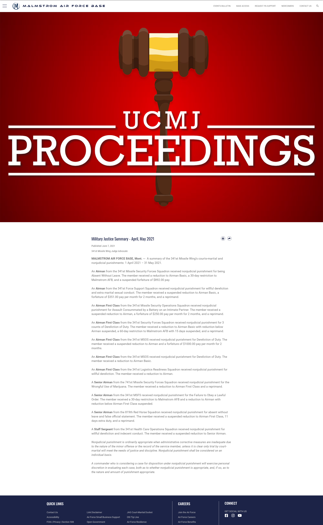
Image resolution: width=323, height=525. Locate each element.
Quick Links (55, 503)
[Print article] (223, 238)
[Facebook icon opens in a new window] (226, 515)
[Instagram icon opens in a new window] (233, 515)
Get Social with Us (236, 511)
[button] (4, 6)
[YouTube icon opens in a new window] (240, 515)
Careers (184, 503)
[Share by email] (229, 238)
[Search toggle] (317, 6)
